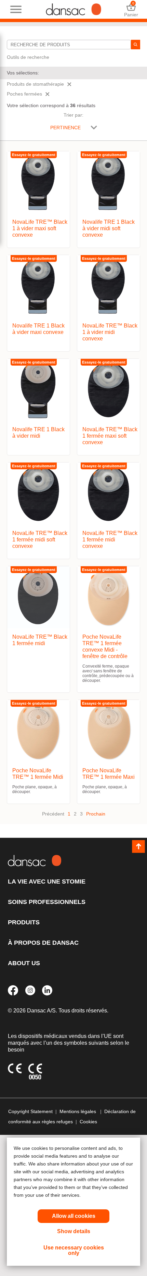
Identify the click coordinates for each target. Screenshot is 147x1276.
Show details (73, 1231)
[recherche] (135, 44)
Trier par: (73, 115)
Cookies (88, 1121)
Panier (131, 9)
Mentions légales (78, 1111)
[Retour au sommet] (138, 846)
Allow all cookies (73, 1216)
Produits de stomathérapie (35, 84)
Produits (24, 922)
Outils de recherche (28, 57)
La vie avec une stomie (46, 881)
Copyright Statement (30, 1111)
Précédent (53, 814)
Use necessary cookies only (73, 1250)
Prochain (95, 814)
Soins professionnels (46, 902)
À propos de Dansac (43, 942)
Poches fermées (24, 94)
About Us (24, 963)
